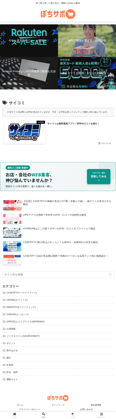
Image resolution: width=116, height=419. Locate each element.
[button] (110, 274)
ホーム (20, 405)
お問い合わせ (86, 409)
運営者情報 (96, 405)
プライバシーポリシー (29, 409)
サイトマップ (58, 405)
